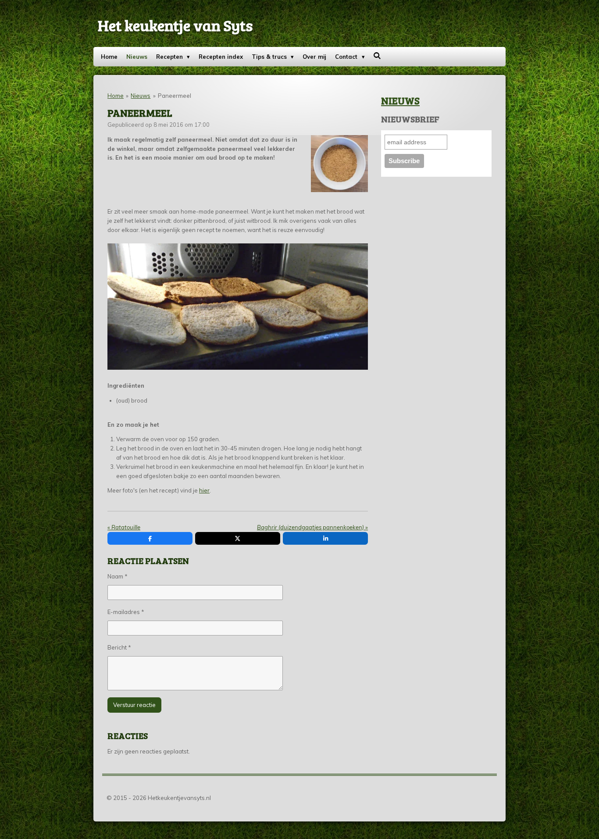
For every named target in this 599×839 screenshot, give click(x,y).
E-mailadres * (125, 611)
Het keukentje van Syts (175, 25)
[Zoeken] (377, 55)
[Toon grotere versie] (339, 164)
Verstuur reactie (134, 704)
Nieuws (140, 95)
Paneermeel (174, 95)
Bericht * (119, 647)
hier (204, 490)
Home (115, 95)
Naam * (117, 576)
